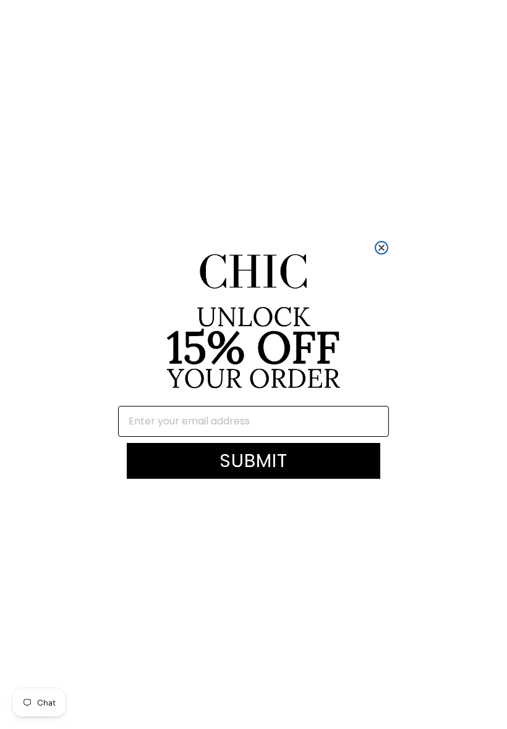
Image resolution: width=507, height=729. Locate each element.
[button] (253, 322)
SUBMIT (253, 460)
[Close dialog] (381, 248)
